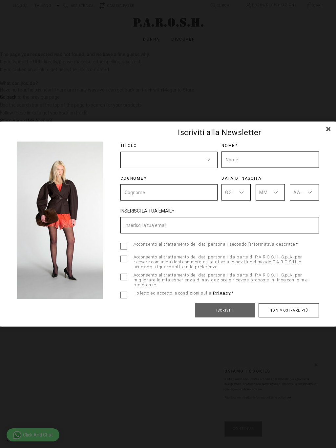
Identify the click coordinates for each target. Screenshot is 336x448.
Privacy (222, 292)
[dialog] (168, 224)
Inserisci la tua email (146, 210)
